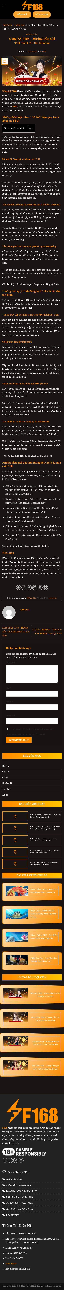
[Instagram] (10, 1160)
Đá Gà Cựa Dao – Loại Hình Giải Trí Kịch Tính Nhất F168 (44, 851)
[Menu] (4, 5)
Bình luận (11, 662)
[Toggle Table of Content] (28, 128)
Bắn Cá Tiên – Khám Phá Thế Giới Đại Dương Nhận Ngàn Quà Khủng (45, 827)
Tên (8, 688)
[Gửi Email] (34, 587)
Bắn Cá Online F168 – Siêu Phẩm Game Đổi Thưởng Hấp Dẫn (43, 839)
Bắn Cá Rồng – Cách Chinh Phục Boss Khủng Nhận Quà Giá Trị (45, 816)
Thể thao (6, 789)
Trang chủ (7, 25)
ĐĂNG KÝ (22, 14)
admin (43, 51)
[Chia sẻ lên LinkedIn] (45, 587)
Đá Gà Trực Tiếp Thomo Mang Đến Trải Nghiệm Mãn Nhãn (44, 863)
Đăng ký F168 (9, 91)
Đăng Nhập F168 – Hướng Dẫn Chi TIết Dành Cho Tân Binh (15, 631)
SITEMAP (10, 1263)
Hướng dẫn (19, 25)
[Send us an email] (21, 1160)
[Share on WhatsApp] (18, 587)
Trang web (10, 715)
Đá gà (5, 777)
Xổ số (5, 795)
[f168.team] (32, 5)
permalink (53, 598)
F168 (14, 106)
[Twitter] (15, 1160)
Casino (5, 771)
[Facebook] (5, 1160)
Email (9, 701)
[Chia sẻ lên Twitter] (29, 587)
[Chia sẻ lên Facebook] (23, 587)
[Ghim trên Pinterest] (40, 587)
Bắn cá (5, 766)
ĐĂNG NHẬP (41, 14)
